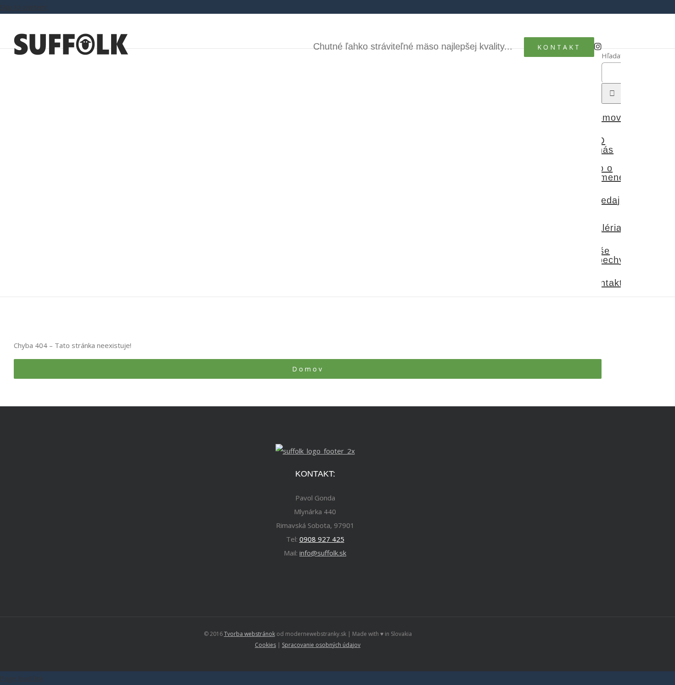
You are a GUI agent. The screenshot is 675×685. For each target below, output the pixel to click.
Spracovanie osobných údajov (321, 645)
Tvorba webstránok (249, 634)
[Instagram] (315, 588)
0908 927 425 (321, 539)
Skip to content (23, 6)
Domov (308, 369)
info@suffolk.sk (322, 552)
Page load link (21, 678)
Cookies (265, 645)
